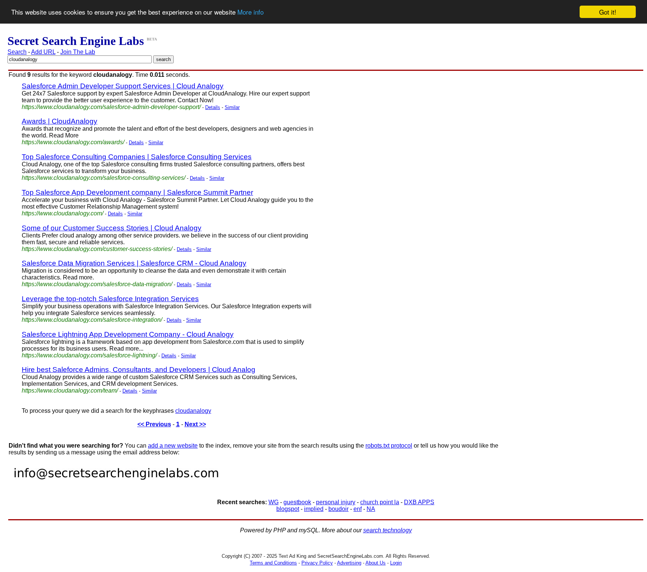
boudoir (338, 509)
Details (212, 107)
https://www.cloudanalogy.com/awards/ (73, 142)
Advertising (349, 563)
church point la (379, 502)
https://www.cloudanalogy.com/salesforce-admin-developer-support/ (111, 107)
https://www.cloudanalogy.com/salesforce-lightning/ (89, 355)
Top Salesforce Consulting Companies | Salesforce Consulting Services (137, 157)
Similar (232, 107)
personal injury (335, 502)
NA (371, 509)
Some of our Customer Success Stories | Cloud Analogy (111, 228)
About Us (375, 563)
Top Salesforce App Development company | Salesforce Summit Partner (137, 192)
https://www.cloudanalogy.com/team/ (70, 390)
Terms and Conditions (273, 563)
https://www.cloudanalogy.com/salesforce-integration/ (92, 320)
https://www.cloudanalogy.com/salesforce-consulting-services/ (103, 178)
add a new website (173, 445)
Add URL (43, 52)
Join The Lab (77, 52)
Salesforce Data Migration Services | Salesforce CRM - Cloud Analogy (134, 263)
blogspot (287, 509)
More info (250, 12)
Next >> (195, 424)
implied (314, 509)
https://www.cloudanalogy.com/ (62, 213)
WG (273, 502)
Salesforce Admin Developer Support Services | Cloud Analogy (123, 86)
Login (396, 563)
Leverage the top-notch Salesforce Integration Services (110, 299)
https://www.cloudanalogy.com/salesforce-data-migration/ (97, 284)
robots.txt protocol (388, 445)
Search (17, 52)
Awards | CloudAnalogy (59, 121)
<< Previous (154, 424)
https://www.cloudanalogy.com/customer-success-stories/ (97, 249)
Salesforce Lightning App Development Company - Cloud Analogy (128, 334)
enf (357, 509)
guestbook (297, 502)
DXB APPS (419, 502)
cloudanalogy (193, 411)
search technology (387, 530)
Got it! (607, 11)
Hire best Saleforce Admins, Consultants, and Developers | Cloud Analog (138, 369)
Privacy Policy (317, 563)
